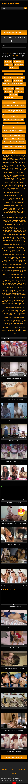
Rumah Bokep (20, 202)
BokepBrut (16, 163)
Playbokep (17, 199)
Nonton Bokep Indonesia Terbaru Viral (10, 268)
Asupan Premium (12, 156)
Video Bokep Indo (14, 55)
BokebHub (17, 159)
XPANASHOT (21, 212)
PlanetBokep (11, 199)
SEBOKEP (13, 205)
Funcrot (15, 185)
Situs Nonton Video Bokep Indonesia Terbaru (15, 301)
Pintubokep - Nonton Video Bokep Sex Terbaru (14, 135)
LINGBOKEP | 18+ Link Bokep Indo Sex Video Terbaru (14, 126)
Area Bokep (16, 155)
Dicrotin (3, 184)
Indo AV (19, 185)
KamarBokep (12, 189)
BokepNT (22, 173)
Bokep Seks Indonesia (9, 230)
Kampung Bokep (19, 189)
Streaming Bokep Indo (7, 311)
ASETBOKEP (5, 156)
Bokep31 (23, 161)
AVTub (24, 156)
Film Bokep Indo (15, 234)
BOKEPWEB (6, 181)
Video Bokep (9, 53)
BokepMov (16, 173)
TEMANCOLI (5, 208)
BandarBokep (11, 158)
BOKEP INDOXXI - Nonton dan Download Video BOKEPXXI (14, 84)
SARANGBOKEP (6, 205)
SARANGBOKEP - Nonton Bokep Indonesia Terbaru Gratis (14, 142)
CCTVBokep (5, 182)
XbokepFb (6, 212)
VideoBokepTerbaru (20, 209)
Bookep (16, 181)
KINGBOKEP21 (20, 191)
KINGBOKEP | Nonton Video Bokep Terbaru (14, 122)
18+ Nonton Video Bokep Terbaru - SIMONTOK (14, 70)
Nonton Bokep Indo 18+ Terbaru (12, 254)
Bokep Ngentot (9, 64)
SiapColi (23, 205)
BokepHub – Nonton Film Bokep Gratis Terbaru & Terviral (14, 101)
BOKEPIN (12, 168)
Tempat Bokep (12, 208)
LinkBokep (11, 194)
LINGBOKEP (5, 194)
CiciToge (11, 182)
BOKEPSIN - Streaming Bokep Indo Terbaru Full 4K (14, 111)
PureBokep (16, 201)
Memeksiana (22, 194)
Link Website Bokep (14, 251)
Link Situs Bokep (19, 250)
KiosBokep (5, 192)
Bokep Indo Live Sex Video (7, 221)
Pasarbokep (5, 198)
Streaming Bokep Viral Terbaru (8, 319)
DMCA (13, 769)
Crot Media (16, 182)
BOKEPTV (11, 179)
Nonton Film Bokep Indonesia (9, 278)
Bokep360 (5, 162)
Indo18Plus (4, 186)
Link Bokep (20, 245)
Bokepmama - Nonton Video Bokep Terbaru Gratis (14, 106)
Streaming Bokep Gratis (19, 310)
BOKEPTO (10, 178)
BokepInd (5, 169)
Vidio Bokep (17, 329)
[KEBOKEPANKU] (11, 3)
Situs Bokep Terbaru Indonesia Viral (11, 297)
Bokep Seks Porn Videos (20, 230)
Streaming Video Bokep (21, 319)
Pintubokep (5, 199)
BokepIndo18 (22, 169)
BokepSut (23, 176)
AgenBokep (10, 155)
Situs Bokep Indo (12, 294)
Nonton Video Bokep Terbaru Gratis (10, 291)
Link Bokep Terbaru (13, 248)
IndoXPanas (22, 186)
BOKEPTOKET (21, 178)
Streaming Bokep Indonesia (10, 316)
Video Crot (5, 209)
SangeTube (19, 204)
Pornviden (5, 201)
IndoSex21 (17, 186)
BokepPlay (5, 175)
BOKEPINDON (20, 171)
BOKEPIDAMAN (5, 168)
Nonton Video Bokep (12, 283)
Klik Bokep (10, 192)
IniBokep (18, 188)
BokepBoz (11, 163)
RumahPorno (8, 204)
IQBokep (23, 188)
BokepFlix (21, 165)
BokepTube (5, 179)
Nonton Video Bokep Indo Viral (12, 286)
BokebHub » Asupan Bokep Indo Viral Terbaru (14, 77)
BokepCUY (11, 165)
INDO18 (23, 185)
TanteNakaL (21, 206)
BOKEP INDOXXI (6, 161)
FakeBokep (4, 185)
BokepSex (22, 175)
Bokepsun (10, 176)
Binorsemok (11, 159)
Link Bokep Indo (11, 247)
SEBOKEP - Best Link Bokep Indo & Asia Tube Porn (14, 147)
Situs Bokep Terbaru (7, 296)
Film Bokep (9, 234)
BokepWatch (22, 179)
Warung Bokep (14, 211)
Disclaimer (4, 769)
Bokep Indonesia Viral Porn (12, 227)
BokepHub (15, 166)
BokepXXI (12, 181)
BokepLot (22, 172)
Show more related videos (14, 757)
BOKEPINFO (5, 172)
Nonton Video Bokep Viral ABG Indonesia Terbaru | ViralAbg (14, 131)
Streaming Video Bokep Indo (9, 320)
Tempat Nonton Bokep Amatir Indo (13, 323)
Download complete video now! (14, 32)
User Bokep (18, 208)
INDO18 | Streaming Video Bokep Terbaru (14, 119)
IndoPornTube (11, 186)
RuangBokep (13, 202)
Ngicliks (16, 195)
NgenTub (6, 195)
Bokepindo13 (15, 169)
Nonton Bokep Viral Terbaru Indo (14, 271)
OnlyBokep (22, 196)
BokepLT (5, 173)
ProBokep (11, 201)
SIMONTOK (10, 206)
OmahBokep (16, 196)
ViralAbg (4, 211)
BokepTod (15, 178)
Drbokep (8, 184)
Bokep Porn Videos (15, 228)
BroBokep (21, 181)
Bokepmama (11, 173)
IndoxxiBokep (12, 188)
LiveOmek (16, 194)
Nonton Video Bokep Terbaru (18, 290)
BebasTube (5, 159)
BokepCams (21, 163)
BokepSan (11, 175)
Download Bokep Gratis (7, 231)
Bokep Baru (15, 220)
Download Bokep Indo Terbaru (19, 231)
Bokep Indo (8, 61)
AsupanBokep (19, 156)
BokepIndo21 (7, 171)
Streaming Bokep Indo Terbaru (19, 311)
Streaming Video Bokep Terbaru (14, 321)
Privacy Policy (22, 769)
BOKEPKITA (17, 172)
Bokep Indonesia (18, 80)
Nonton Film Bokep (15, 274)
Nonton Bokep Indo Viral (11, 261)
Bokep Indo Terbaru (18, 221)
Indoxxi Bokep (6, 188)
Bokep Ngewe (20, 64)
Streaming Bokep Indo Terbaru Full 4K (11, 313)
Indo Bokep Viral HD (12, 235)
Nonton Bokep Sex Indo (14, 270)
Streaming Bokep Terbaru (18, 317)
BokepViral (16, 179)
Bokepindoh (13, 171)
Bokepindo (9, 169)
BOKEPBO (5, 163)
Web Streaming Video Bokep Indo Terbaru (17, 330)
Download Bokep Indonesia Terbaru (10, 233)
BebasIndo (22, 158)
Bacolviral (5, 158)
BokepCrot (6, 165)
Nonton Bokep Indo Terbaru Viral (9, 258)
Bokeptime (5, 178)
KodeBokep (16, 192)
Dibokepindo (22, 182)
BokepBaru (22, 162)
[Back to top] (23, 780)
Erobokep (23, 184)
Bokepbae (17, 162)
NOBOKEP (21, 195)
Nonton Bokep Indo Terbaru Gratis (17, 257)
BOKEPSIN (5, 176)
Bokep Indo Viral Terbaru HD (14, 224)
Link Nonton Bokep (22, 248)
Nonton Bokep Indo (10, 253)
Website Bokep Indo (14, 331)
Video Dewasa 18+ (10, 329)
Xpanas (15, 212)
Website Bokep (22, 211)
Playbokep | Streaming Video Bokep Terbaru (14, 138)
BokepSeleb (16, 175)
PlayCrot (22, 199)
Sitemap (14, 773)
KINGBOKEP (14, 191)
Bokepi (19, 166)
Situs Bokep (20, 293)
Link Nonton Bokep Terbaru (9, 250)
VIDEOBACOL (12, 209)
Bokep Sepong (14, 67)
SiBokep (5, 206)
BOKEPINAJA (22, 168)
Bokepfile (17, 165)
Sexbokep (18, 205)
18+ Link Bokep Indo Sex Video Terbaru (15, 215)
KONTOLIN (22, 192)
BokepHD (4, 166)
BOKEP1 (18, 161)
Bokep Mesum (20, 88)
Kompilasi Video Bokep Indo (9, 244)
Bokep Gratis (22, 220)
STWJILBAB (16, 206)
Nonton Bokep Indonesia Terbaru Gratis (16, 267)
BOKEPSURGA (16, 176)
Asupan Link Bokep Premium (12, 218)
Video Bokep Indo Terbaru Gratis (10, 326)
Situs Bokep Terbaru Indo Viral (18, 296)
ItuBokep (6, 189)
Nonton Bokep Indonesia (13, 263)
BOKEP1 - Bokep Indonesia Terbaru (14, 97)
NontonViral (10, 196)
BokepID (23, 166)
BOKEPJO (11, 172)
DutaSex (18, 184)
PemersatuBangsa (13, 198)
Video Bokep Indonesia (14, 327)
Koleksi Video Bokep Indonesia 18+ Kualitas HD (15, 243)
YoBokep (14, 214)
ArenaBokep (22, 155)
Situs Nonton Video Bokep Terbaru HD (10, 303)
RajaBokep (7, 202)
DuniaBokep (13, 184)
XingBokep (11, 212)
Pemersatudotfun (21, 198)
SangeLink (14, 204)
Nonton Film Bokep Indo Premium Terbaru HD (15, 277)
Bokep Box (22, 159)
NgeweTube (11, 195)
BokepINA (17, 168)
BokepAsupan (11, 162)
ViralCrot (9, 211)
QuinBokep (21, 201)
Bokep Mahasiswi (19, 61)
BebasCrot (17, 158)
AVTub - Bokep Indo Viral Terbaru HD (14, 74)
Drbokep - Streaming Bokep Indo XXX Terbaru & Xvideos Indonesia (14, 115)
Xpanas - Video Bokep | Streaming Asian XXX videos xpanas (14, 151)
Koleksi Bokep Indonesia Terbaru (14, 237)
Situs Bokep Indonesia (21, 294)
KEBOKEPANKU (6, 191)
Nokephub (5, 196)
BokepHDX (9, 166)
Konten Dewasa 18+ (12, 245)
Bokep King (13, 161)
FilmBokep (10, 185)
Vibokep (23, 208)
